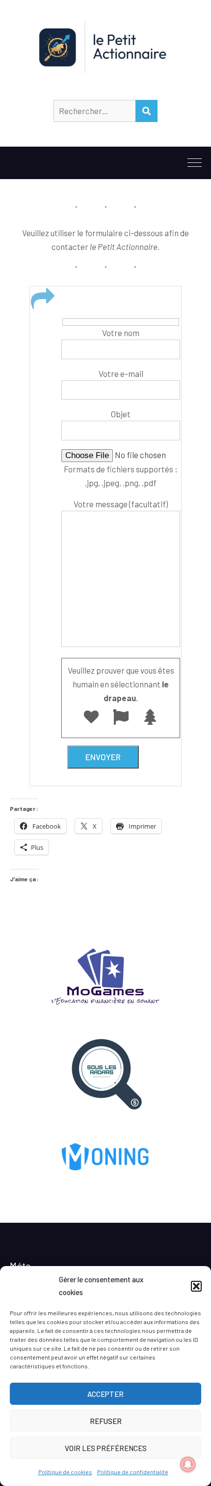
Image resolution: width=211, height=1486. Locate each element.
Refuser (106, 1421)
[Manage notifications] (188, 1464)
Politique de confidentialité (132, 1471)
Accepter (105, 1394)
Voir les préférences (106, 1448)
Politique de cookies (65, 1471)
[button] (196, 1286)
